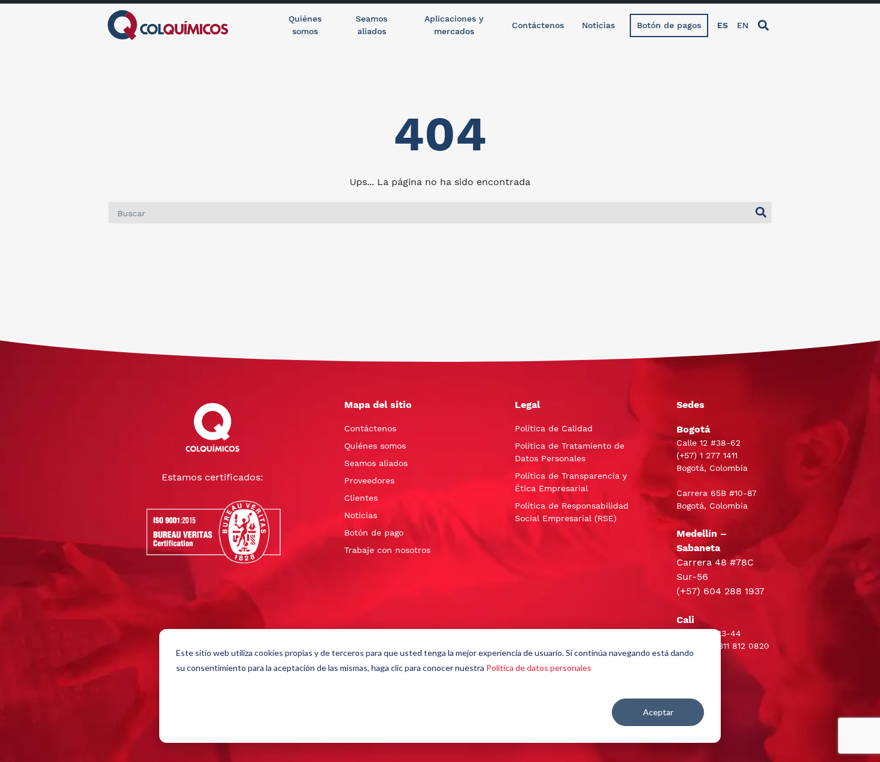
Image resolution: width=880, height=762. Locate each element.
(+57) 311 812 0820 (732, 646)
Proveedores (369, 480)
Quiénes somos (305, 25)
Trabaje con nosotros (387, 550)
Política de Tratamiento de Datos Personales (569, 452)
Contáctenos (538, 25)
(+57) (688, 455)
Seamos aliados (371, 25)
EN (742, 25)
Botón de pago (373, 532)
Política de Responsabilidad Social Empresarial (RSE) (572, 512)
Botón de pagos (669, 25)
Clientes (361, 498)
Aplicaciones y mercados (453, 25)
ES (722, 25)
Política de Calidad (554, 428)
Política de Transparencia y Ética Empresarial (571, 482)
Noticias (598, 25)
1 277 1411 (719, 455)
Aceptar (658, 712)
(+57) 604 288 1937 (720, 591)
